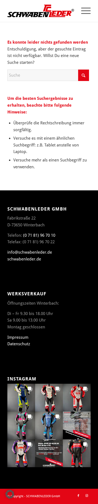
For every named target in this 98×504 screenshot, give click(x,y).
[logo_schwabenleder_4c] (40, 11)
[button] (21, 398)
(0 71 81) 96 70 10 (39, 235)
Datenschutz (18, 343)
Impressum (17, 337)
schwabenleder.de (24, 259)
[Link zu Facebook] (78, 496)
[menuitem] (83, 11)
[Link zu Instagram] (86, 496)
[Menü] (83, 11)
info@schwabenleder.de (29, 252)
